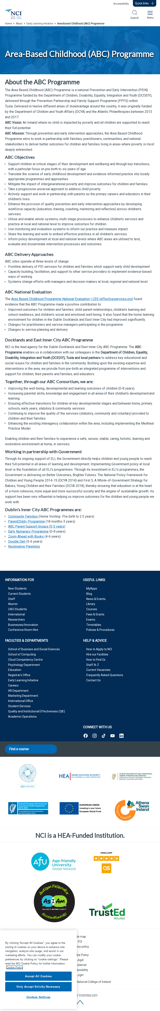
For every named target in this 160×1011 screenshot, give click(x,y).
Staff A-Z (92, 664)
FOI (80, 941)
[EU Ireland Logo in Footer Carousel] (28, 809)
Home (8, 23)
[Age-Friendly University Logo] (53, 861)
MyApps (91, 588)
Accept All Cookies (38, 976)
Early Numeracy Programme (28, 531)
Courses (91, 609)
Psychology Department (24, 664)
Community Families (23, 516)
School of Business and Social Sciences (34, 649)
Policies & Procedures (100, 629)
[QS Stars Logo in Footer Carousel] (106, 862)
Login (80, 975)
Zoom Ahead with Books (26, 536)
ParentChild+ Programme (26, 521)
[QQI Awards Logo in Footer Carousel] (28, 776)
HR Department (18, 690)
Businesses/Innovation (23, 624)
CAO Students (17, 609)
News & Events (96, 599)
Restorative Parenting (24, 546)
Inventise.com (88, 995)
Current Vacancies (98, 669)
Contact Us (93, 680)
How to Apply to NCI (99, 649)
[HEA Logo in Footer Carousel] (80, 776)
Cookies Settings (38, 997)
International (16, 614)
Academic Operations (22, 716)
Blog (89, 593)
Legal (80, 960)
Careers (13, 685)
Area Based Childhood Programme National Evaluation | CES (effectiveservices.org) (72, 299)
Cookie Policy (80, 955)
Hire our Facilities (97, 654)
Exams (90, 619)
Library (90, 604)
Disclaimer (80, 965)
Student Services (19, 706)
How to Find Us (95, 659)
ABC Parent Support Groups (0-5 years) (36, 526)
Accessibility (121, 3)
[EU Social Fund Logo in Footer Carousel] (80, 809)
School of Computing (22, 654)
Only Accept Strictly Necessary (38, 986)
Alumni (13, 604)
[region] (38, 969)
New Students (17, 588)
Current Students (19, 593)
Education (14, 669)
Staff (11, 599)
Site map (80, 936)
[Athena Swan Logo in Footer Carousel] (132, 809)
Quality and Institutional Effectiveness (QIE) (36, 711)
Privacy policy (80, 946)
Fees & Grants (95, 614)
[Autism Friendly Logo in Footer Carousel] (53, 902)
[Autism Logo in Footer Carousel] (106, 911)
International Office (20, 701)
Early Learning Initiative (23, 680)
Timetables (93, 624)
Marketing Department (23, 695)
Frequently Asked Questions (104, 675)
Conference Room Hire (23, 629)
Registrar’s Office (19, 675)
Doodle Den (16, 541)
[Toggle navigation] (150, 14)
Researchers (16, 619)
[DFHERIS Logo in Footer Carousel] (132, 776)
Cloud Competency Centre (25, 659)
